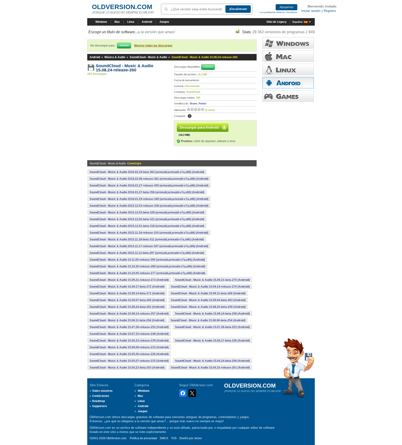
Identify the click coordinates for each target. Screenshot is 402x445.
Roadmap (98, 401)
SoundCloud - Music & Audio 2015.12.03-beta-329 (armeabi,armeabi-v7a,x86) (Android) (147, 212)
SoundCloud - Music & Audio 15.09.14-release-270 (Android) (210, 286)
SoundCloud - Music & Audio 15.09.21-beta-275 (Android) (212, 280)
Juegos (164, 21)
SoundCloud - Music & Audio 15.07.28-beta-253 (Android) (212, 327)
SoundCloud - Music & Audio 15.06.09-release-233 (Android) (129, 347)
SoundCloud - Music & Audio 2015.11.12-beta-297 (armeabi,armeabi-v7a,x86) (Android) (147, 253)
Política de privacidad (143, 438)
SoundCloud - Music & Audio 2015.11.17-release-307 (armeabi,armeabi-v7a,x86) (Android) (149, 246)
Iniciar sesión (311, 11)
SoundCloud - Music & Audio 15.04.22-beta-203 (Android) (127, 367)
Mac (117, 21)
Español (297, 21)
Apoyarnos (286, 7)
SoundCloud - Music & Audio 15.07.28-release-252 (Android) (129, 327)
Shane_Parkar (198, 103)
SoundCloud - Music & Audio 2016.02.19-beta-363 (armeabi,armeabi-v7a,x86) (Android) (147, 172)
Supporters (99, 406)
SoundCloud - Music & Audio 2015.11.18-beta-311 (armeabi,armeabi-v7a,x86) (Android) (147, 239)
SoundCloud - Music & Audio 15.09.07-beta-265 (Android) (127, 300)
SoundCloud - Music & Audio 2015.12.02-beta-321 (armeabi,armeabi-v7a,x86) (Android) (147, 219)
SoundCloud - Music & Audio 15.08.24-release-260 (125, 67)
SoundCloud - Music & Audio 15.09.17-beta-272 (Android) (127, 286)
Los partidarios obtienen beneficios (278, 12)
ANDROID (288, 82)
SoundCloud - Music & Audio (148, 57)
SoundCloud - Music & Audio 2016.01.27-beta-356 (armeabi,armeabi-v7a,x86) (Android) (147, 192)
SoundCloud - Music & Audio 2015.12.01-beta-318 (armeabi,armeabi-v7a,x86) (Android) (147, 226)
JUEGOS (288, 96)
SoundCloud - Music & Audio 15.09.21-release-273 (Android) (129, 280)
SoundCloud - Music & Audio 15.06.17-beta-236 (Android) (212, 340)
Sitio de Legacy (276, 21)
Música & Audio (114, 57)
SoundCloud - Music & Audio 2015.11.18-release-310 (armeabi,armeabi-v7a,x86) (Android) (149, 232)
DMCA (164, 438)
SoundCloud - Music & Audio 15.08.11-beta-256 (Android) (127, 320)
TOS (174, 438)
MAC (288, 56)
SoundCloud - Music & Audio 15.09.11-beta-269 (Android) (208, 293)
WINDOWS (288, 43)
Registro (330, 11)
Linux (130, 21)
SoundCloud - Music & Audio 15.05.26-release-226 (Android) (129, 354)
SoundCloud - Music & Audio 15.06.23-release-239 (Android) (129, 340)
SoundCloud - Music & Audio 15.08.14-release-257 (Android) (129, 313)
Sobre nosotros (102, 390)
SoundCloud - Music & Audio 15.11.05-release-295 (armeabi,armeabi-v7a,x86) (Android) (147, 259)
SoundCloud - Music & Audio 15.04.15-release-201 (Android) (210, 367)
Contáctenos (100, 396)
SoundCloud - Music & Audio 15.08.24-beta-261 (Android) (127, 307)
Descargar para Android (199, 127)
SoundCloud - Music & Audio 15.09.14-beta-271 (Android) (127, 293)
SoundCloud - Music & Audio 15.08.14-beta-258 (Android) (212, 313)
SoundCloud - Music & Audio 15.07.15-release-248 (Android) (129, 333)
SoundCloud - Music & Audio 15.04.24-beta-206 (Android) (212, 360)
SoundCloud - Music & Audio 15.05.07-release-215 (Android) (129, 360)
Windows (101, 21)
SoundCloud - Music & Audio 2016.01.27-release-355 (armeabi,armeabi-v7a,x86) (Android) (149, 185)
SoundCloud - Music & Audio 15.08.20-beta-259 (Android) (208, 307)
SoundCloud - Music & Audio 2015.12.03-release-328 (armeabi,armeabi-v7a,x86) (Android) (149, 205)
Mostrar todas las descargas (153, 45)
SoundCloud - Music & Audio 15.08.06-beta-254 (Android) (208, 320)
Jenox (198, 438)
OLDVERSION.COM (122, 6)
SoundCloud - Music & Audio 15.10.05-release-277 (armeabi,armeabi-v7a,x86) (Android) (147, 273)
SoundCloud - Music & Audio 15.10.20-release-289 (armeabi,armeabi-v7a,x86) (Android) (147, 266)
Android (147, 21)
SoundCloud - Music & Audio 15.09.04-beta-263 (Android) (208, 300)
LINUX (288, 69)
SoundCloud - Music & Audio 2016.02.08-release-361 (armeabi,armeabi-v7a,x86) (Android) (149, 178)
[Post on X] (189, 116)
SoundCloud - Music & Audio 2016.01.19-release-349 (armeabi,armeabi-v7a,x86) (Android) (149, 199)
